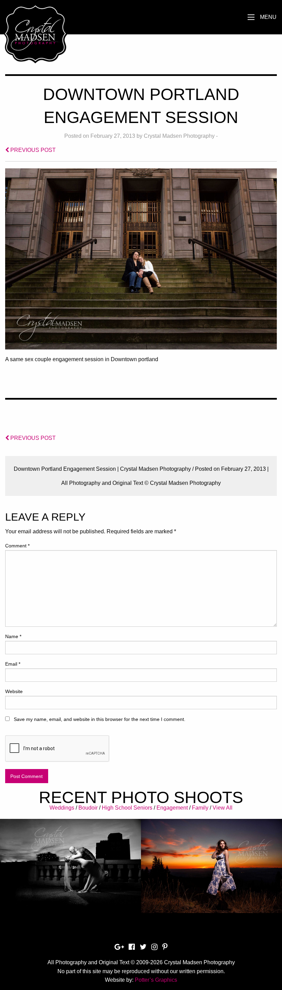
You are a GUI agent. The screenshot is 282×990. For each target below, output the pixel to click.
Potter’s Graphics (156, 980)
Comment (17, 545)
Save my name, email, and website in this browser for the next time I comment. (99, 719)
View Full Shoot (71, 861)
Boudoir (88, 808)
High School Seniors (127, 808)
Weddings (62, 808)
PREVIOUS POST (32, 150)
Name (13, 636)
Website (14, 691)
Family (200, 808)
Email (12, 664)
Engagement (172, 808)
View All (222, 808)
